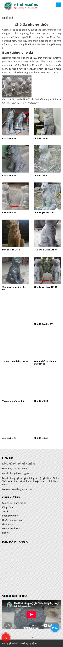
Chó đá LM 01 (41, 438)
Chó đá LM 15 (9, 175)
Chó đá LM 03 (41, 401)
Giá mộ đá (7, 524)
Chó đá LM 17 (9, 138)
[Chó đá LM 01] (47, 421)
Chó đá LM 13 (9, 212)
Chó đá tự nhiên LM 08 (46, 287)
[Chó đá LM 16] (47, 122)
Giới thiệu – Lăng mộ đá (14, 502)
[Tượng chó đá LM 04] (15, 384)
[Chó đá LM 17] (15, 122)
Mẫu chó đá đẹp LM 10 (45, 250)
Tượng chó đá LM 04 (13, 401)
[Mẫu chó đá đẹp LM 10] (47, 233)
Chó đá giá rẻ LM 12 (44, 212)
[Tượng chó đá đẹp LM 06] (15, 344)
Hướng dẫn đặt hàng (12, 519)
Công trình (7, 507)
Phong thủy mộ (10, 515)
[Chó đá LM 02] (15, 421)
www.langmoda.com (21, 489)
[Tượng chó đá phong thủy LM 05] (47, 344)
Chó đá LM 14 (41, 175)
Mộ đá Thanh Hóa (11, 528)
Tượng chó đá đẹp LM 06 (15, 361)
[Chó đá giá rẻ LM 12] (47, 196)
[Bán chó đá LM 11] (15, 233)
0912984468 (20, 468)
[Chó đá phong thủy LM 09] (15, 270)
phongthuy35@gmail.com (22, 473)
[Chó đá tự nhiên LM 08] (47, 270)
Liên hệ (6, 532)
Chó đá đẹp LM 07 (43, 324)
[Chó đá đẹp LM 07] (47, 307)
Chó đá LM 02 (9, 438)
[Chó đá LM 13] (15, 196)
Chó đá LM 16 (41, 138)
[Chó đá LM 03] (47, 384)
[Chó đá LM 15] (15, 159)
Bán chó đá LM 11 (11, 250)
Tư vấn (5, 511)
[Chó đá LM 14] (47, 159)
